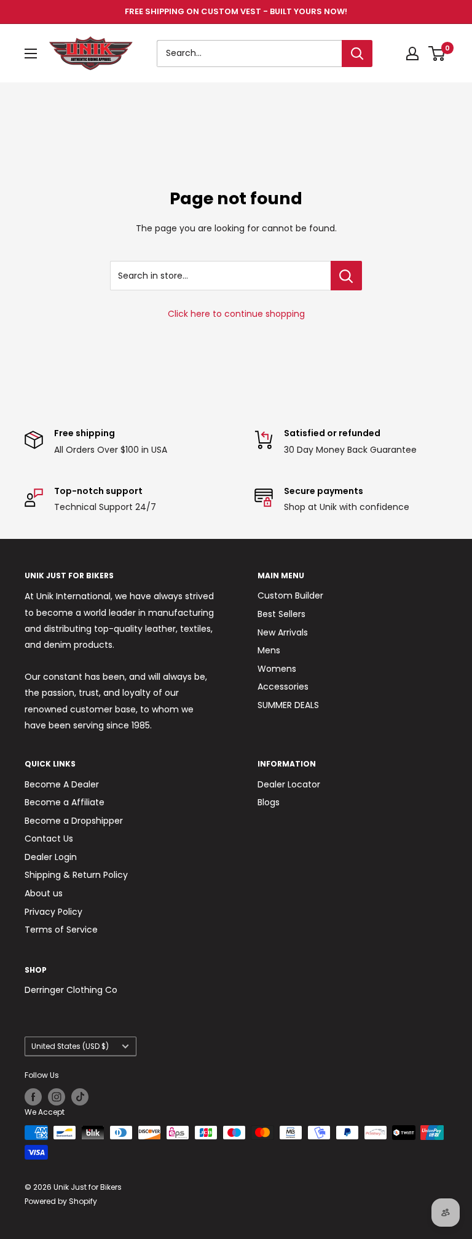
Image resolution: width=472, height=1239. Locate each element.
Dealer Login (51, 857)
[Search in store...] (346, 275)
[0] (437, 53)
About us (44, 893)
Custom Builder (290, 595)
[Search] (357, 53)
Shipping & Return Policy (76, 875)
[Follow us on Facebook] (33, 1097)
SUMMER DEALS (288, 705)
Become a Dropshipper (74, 821)
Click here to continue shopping (236, 314)
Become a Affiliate (64, 802)
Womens (277, 669)
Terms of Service (61, 929)
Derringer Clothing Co (71, 990)
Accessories (283, 686)
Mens (269, 650)
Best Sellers (281, 614)
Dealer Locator (289, 784)
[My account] (412, 53)
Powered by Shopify (61, 1201)
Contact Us (49, 838)
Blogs (269, 802)
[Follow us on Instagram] (56, 1097)
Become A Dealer (62, 784)
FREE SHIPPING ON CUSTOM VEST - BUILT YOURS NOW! (236, 11)
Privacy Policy (53, 912)
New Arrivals (283, 632)
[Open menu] (31, 53)
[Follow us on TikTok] (79, 1097)
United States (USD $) (70, 1046)
